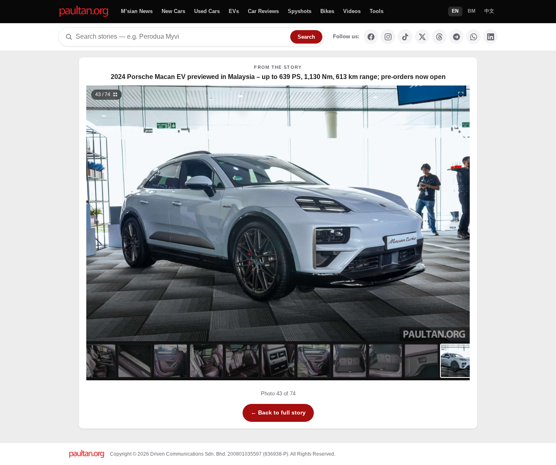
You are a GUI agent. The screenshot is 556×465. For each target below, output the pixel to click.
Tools (376, 11)
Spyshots (299, 11)
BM (471, 11)
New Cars (173, 11)
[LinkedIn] (490, 36)
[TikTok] (405, 36)
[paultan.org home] (83, 11)
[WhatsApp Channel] (473, 36)
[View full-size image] (461, 94)
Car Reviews (263, 11)
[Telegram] (456, 36)
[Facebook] (370, 36)
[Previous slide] (134, 213)
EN (455, 11)
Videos (352, 11)
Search (306, 37)
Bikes (327, 11)
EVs (234, 11)
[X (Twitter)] (422, 36)
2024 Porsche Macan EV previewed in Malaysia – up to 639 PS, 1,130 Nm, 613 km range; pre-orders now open (278, 76)
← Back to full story (278, 412)
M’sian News (137, 11)
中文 (489, 11)
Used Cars (207, 11)
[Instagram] (388, 36)
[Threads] (439, 36)
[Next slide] (422, 213)
